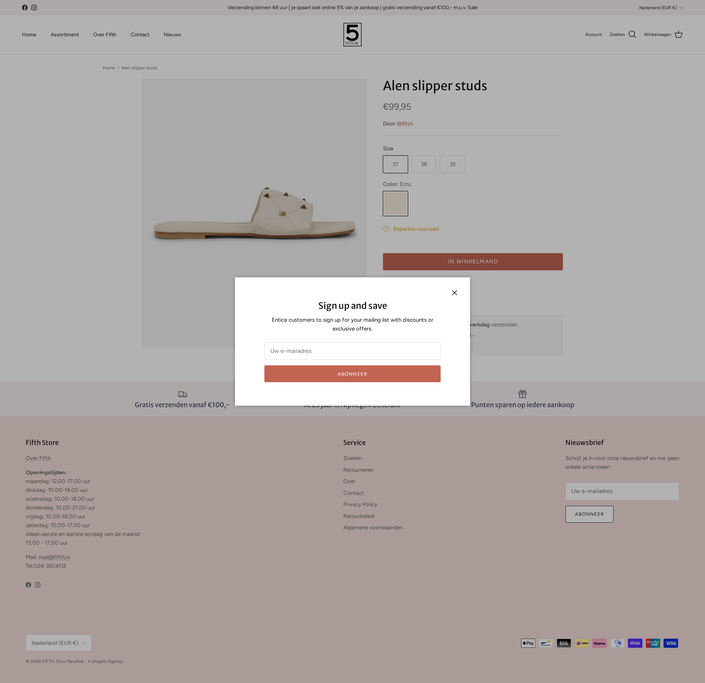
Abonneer (352, 374)
